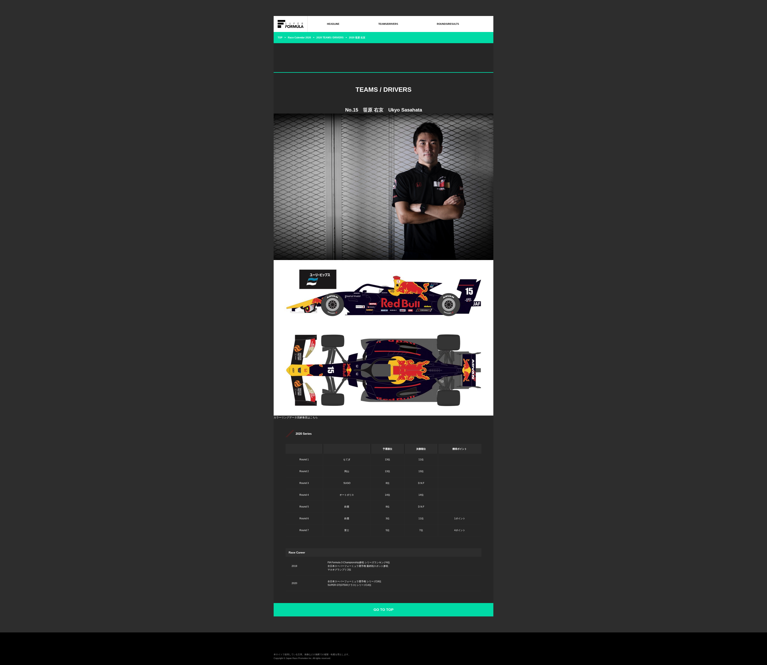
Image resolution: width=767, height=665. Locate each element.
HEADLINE (333, 24)
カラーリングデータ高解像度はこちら (296, 417)
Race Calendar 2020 (299, 37)
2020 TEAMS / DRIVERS (330, 37)
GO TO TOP (383, 610)
